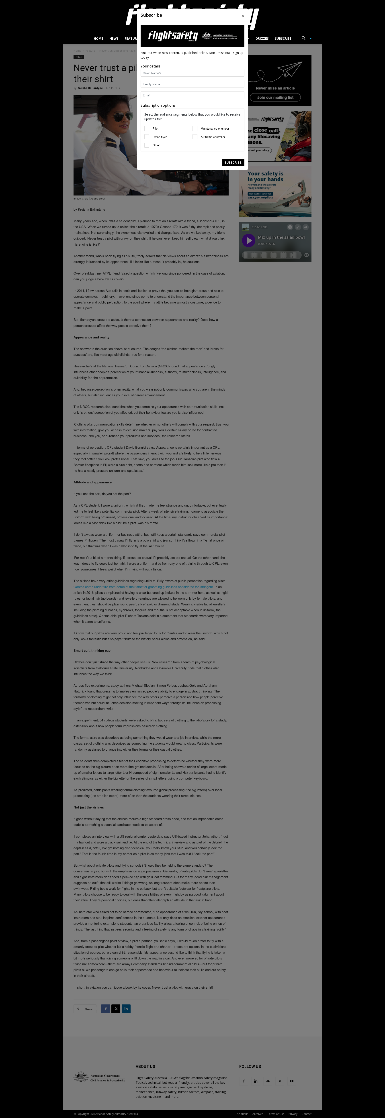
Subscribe (233, 162)
